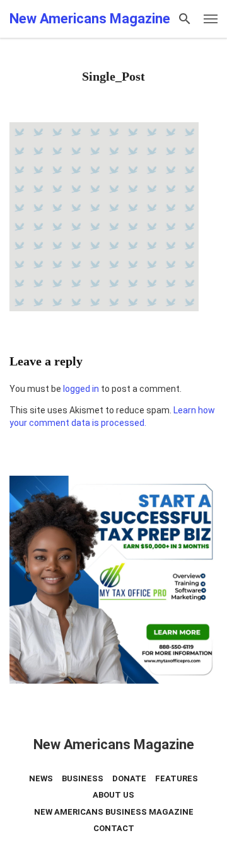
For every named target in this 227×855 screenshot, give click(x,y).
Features (176, 778)
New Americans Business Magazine (114, 812)
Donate (129, 778)
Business (82, 778)
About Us (113, 795)
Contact (113, 828)
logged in (81, 389)
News (41, 778)
